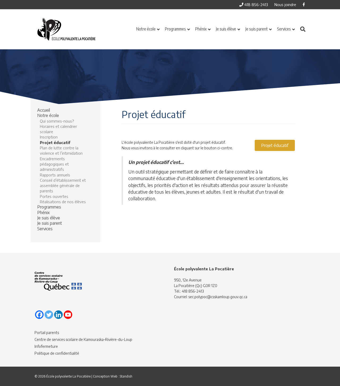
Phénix (201, 29)
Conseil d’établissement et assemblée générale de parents (63, 185)
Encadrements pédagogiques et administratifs (54, 164)
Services (284, 29)
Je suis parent (256, 29)
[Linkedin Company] (58, 314)
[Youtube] (68, 314)
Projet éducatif (55, 142)
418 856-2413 (255, 4)
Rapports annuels (55, 174)
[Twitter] (49, 314)
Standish (126, 376)
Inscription (49, 137)
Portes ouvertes (54, 196)
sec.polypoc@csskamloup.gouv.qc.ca (217, 296)
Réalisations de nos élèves (63, 201)
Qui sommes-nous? (57, 121)
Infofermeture (46, 346)
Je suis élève (226, 29)
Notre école (146, 29)
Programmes (175, 29)
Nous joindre (285, 4)
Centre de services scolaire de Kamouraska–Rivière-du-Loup (83, 339)
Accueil (43, 110)
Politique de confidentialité (57, 353)
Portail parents (47, 332)
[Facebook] (39, 314)
